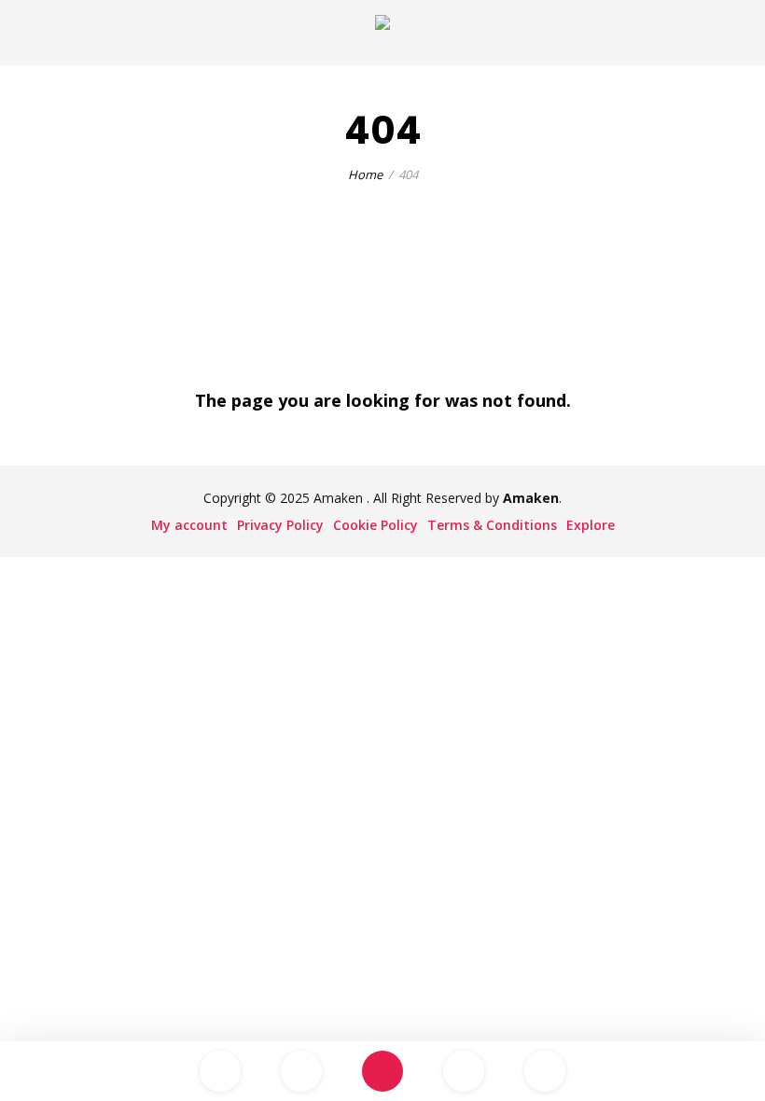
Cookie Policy (375, 525)
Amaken (531, 498)
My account (189, 525)
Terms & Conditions (492, 525)
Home (365, 174)
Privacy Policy (280, 525)
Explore (590, 525)
